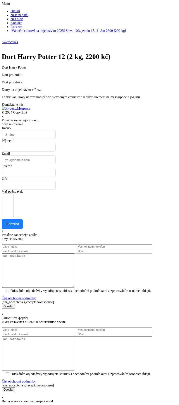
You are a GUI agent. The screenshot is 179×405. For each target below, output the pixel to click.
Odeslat (12, 224)
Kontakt (16, 23)
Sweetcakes (10, 42)
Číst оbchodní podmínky (19, 298)
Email (6, 153)
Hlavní (15, 11)
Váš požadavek (12, 191)
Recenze (16, 27)
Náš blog (16, 19)
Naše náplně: (19, 15)
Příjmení (7, 141)
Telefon (7, 166)
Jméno (6, 128)
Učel (5, 179)
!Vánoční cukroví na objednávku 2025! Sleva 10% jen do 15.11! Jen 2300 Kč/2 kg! (68, 31)
